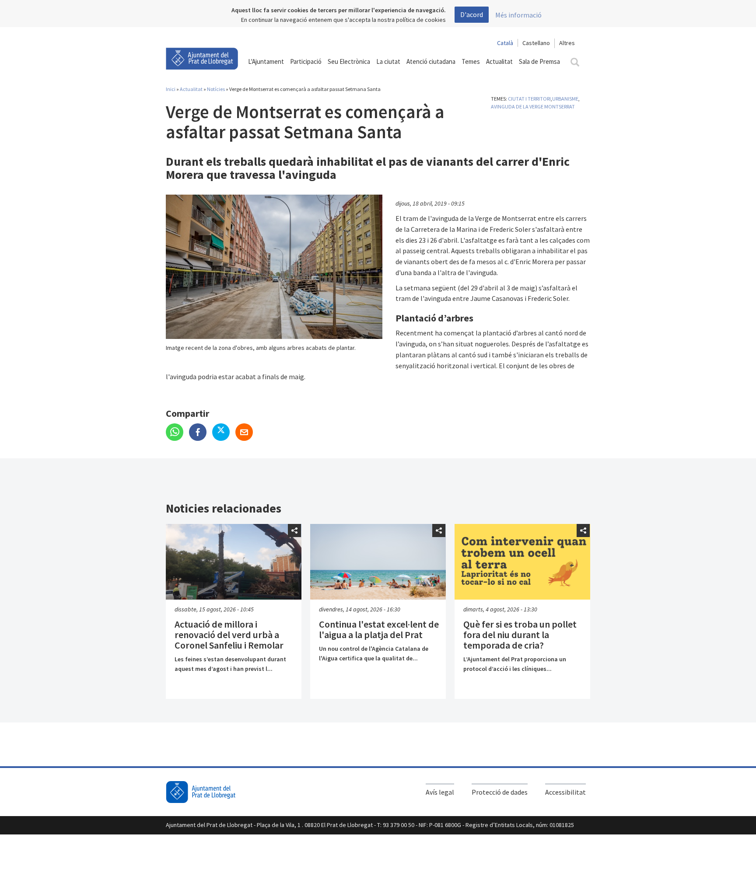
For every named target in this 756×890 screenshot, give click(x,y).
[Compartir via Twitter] (223, 433)
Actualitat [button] (499, 61)
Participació (306, 61)
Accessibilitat (565, 792)
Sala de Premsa (539, 61)
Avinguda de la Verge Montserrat (533, 106)
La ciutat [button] (388, 61)
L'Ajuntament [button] (266, 61)
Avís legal (440, 792)
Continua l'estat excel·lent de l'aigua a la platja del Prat (379, 629)
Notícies (216, 89)
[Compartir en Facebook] (200, 433)
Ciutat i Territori (529, 98)
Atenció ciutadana (430, 61)
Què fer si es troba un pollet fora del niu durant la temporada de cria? (520, 634)
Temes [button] (471, 61)
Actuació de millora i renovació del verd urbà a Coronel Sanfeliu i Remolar (229, 634)
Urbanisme (565, 98)
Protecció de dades (500, 792)
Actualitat (191, 89)
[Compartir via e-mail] (246, 433)
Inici (170, 89)
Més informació (518, 14)
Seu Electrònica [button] (349, 61)
